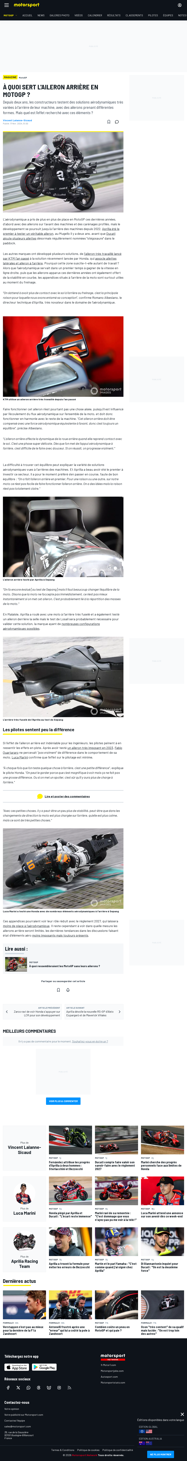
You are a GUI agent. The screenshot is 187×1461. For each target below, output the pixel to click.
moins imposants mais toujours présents (60, 935)
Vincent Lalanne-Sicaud (17, 120)
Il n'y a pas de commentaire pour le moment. (63, 1041)
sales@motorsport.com (17, 1426)
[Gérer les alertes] (68, 990)
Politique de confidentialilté (117, 1449)
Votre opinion (11, 1408)
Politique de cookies (88, 1449)
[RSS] (69, 1387)
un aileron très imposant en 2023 (90, 748)
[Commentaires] (117, 121)
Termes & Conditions (62, 1449)
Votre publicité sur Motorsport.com (23, 1414)
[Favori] (108, 121)
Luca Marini (20, 757)
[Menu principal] (6, 5)
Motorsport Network (84, 1455)
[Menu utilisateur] (179, 5)
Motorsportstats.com (113, 1382)
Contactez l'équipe (14, 1420)
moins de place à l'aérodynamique (26, 926)
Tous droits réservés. (111, 1455)
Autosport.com (109, 1376)
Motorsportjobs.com (112, 1370)
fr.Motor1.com (108, 1364)
